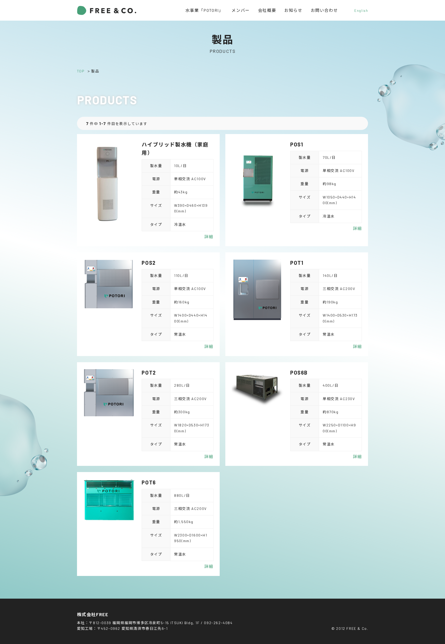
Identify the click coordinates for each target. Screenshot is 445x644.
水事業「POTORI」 (204, 10)
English (361, 11)
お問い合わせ (324, 10)
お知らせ (293, 10)
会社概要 (267, 10)
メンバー (241, 10)
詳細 (208, 236)
